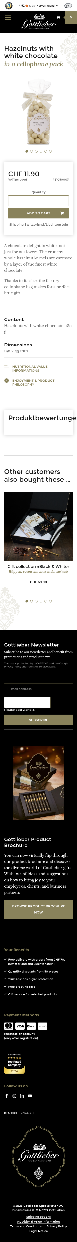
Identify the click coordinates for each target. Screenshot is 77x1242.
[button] (26, 151)
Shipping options (38, 1217)
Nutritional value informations (29, 369)
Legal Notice (38, 1231)
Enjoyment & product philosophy (33, 383)
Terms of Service (37, 666)
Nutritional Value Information (38, 1221)
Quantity (38, 192)
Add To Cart (38, 213)
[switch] (68, 5)
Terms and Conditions (26, 1226)
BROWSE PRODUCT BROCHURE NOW (38, 909)
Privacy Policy (12, 666)
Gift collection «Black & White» (38, 566)
